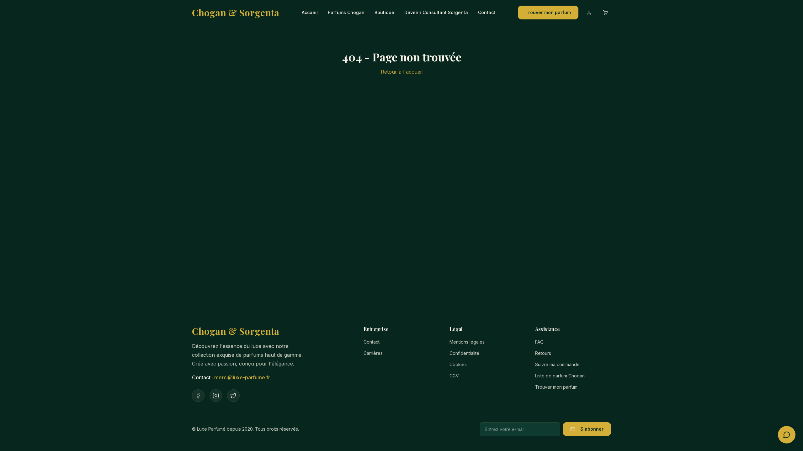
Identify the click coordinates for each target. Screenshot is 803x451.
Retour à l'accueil (402, 72)
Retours (543, 353)
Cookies (458, 364)
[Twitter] (233, 395)
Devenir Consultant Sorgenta (436, 12)
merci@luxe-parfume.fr (242, 377)
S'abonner (592, 429)
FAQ (539, 342)
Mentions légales (467, 342)
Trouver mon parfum (548, 12)
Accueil (310, 12)
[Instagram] (216, 395)
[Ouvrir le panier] (605, 12)
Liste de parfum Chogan (560, 375)
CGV (454, 375)
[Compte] (589, 12)
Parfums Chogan (346, 12)
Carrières (373, 353)
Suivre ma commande (557, 364)
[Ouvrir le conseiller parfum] (786, 434)
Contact (486, 12)
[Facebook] (198, 395)
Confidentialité (464, 353)
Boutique (384, 12)
